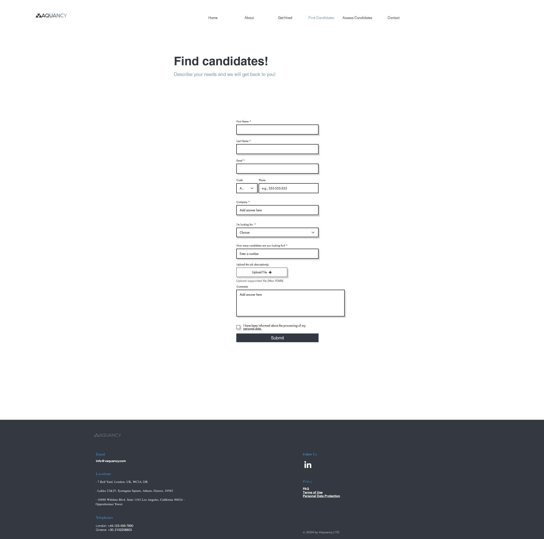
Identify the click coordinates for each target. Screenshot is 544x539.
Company (242, 202)
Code (240, 180)
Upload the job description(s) (253, 264)
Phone (262, 180)
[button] (261, 272)
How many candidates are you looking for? (261, 245)
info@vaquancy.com (111, 461)
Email (239, 160)
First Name (243, 121)
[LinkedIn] (308, 464)
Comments (242, 286)
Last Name (242, 141)
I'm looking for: (245, 224)
